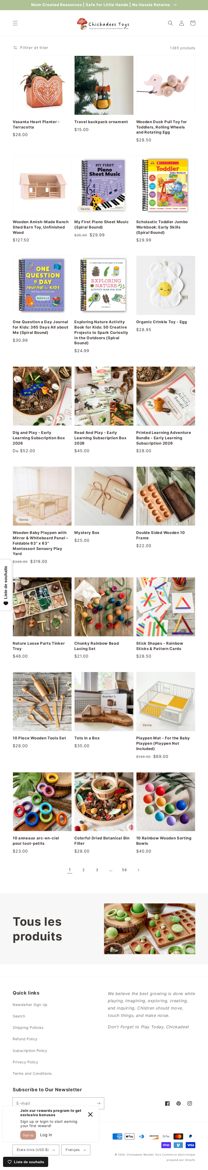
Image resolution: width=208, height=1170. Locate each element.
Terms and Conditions (32, 1073)
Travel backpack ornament (101, 122)
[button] (15, 23)
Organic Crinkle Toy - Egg (161, 322)
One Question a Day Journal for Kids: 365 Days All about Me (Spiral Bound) (40, 327)
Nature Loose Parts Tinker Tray (39, 646)
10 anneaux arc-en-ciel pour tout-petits (36, 841)
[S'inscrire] (98, 1103)
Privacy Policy (25, 1062)
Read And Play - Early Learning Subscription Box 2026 (100, 438)
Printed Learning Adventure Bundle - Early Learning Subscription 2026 (163, 438)
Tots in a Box (87, 738)
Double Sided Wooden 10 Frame (160, 535)
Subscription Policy (30, 1050)
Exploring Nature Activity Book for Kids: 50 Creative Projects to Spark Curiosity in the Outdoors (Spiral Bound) (101, 333)
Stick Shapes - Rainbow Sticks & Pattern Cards (159, 646)
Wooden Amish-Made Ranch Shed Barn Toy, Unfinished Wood (41, 227)
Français (73, 1150)
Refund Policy (25, 1039)
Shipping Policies (28, 1027)
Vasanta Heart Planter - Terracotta (36, 124)
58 (124, 870)
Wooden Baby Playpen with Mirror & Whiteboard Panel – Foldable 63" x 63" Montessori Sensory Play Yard (40, 543)
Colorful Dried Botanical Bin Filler (101, 841)
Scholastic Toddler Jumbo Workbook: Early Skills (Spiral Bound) (162, 227)
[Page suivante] (138, 869)
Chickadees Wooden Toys (144, 1154)
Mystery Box (87, 532)
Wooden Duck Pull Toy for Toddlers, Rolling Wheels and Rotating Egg (161, 127)
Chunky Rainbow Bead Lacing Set (96, 646)
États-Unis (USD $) (33, 1150)
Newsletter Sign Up (30, 1004)
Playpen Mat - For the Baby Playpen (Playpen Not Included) (163, 743)
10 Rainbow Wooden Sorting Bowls (164, 841)
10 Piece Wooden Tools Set (39, 738)
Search (19, 1016)
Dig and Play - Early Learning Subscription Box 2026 (39, 438)
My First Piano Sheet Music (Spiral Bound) (101, 225)
